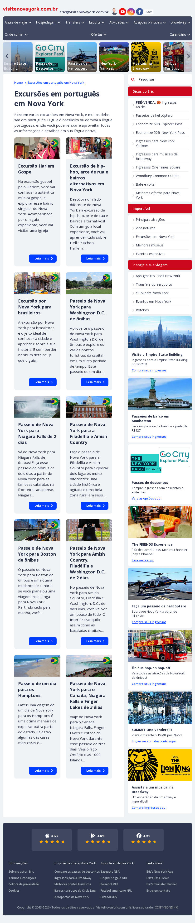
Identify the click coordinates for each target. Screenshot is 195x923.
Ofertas (96, 34)
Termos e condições (22, 878)
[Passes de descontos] (160, 460)
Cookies (14, 891)
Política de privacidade (24, 884)
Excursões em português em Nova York (56, 82)
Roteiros (142, 310)
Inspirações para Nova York (75, 863)
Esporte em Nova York (117, 863)
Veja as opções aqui (146, 498)
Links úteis (154, 863)
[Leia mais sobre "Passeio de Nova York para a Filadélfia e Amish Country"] (89, 407)
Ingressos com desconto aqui (154, 741)
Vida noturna (145, 228)
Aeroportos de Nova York (71, 897)
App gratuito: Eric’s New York (158, 276)
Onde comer (14, 34)
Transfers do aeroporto (154, 284)
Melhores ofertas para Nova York (158, 195)
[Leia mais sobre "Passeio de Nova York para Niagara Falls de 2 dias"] (37, 407)
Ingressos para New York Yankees (155, 143)
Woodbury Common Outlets (157, 175)
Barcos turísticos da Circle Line (75, 891)
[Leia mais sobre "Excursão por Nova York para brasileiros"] (37, 283)
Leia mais (41, 258)
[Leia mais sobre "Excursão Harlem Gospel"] (37, 148)
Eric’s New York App (159, 872)
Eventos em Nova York (153, 301)
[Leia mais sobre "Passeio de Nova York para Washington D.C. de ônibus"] (89, 283)
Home (18, 82)
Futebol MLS (109, 897)
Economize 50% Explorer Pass (159, 124)
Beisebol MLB (109, 884)
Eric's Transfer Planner (161, 884)
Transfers (72, 22)
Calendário (178, 34)
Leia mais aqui (143, 560)
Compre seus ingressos (149, 370)
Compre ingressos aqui (149, 807)
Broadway (178, 22)
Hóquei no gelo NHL (114, 878)
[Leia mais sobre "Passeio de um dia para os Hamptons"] (37, 666)
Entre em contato (158, 891)
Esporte (95, 22)
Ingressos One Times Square (158, 167)
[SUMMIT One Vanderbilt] (160, 708)
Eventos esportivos (150, 253)
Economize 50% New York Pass (160, 132)
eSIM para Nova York (152, 293)
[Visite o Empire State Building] (160, 332)
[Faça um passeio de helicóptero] (160, 584)
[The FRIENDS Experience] (160, 522)
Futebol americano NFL (116, 891)
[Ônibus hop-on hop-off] (160, 646)
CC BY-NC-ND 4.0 (166, 907)
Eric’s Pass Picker (157, 878)
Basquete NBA (110, 872)
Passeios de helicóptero (154, 115)
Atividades (117, 22)
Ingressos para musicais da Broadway (157, 156)
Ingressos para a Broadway (72, 878)
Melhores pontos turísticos (72, 884)
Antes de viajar (16, 22)
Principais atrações (150, 219)
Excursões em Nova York (155, 236)
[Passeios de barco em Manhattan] (160, 394)
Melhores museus (149, 245)
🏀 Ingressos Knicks (156, 104)
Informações (18, 863)
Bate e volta (145, 184)
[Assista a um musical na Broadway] (160, 765)
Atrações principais (148, 22)
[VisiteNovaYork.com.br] (30, 8)
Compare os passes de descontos (77, 872)
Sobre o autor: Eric (21, 872)
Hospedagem (46, 22)
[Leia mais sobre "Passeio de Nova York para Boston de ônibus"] (37, 530)
